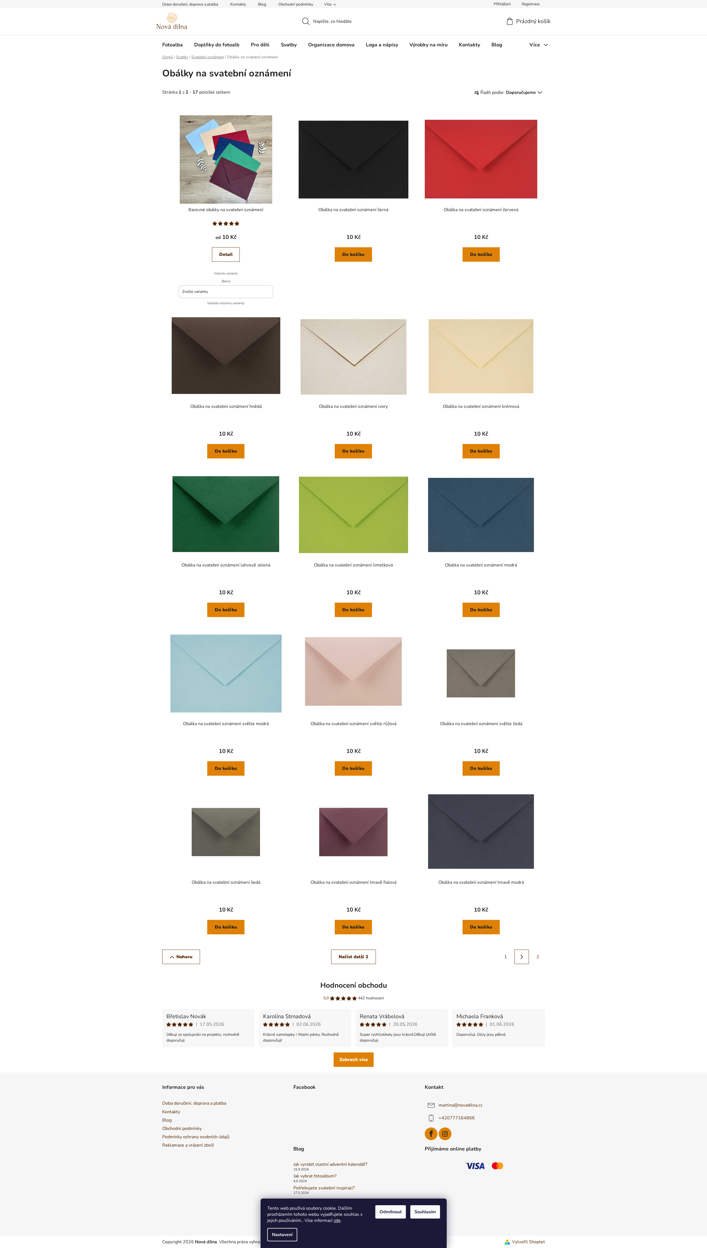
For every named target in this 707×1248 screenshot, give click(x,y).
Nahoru (184, 957)
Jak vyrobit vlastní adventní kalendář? (330, 1164)
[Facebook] (431, 1133)
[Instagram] (445, 1133)
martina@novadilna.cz (460, 1105)
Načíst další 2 (353, 957)
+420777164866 (457, 1118)
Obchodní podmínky (295, 4)
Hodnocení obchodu (353, 985)
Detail (226, 254)
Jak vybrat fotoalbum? (314, 1176)
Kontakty (238, 4)
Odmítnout (390, 1212)
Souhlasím (425, 1212)
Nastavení (282, 1235)
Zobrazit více (353, 1060)
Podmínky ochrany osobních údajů (195, 1137)
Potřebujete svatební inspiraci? (324, 1188)
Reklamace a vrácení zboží (188, 1145)
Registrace (530, 4)
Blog (262, 4)
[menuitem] (172, 44)
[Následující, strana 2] (521, 957)
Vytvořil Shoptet (528, 1242)
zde (337, 1220)
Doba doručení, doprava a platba (190, 4)
